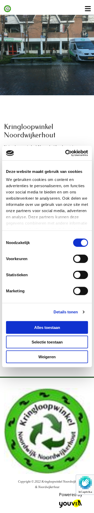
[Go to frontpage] (39, 8)
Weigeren (47, 356)
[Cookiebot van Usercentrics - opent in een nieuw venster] (66, 153)
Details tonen (66, 312)
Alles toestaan (47, 327)
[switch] (80, 258)
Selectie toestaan (47, 342)
